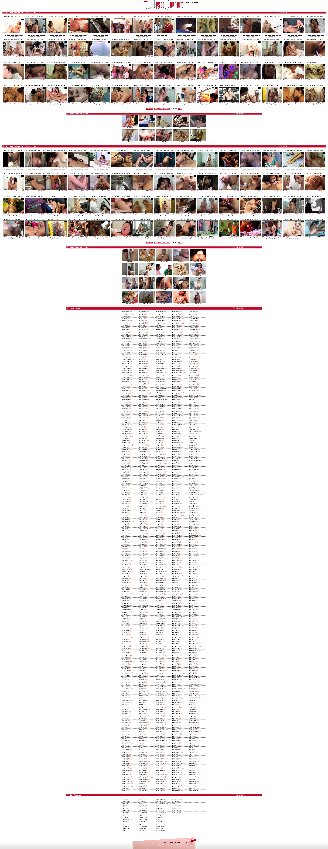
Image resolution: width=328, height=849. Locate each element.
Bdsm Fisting (125, 596)
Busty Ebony (142, 435)
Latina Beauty (159, 639)
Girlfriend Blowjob (160, 368)
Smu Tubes (198, 303)
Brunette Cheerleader (144, 377)
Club (83, 80)
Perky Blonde (175, 638)
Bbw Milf (124, 585)
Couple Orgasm (142, 542)
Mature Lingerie (176, 422)
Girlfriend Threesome (160, 374)
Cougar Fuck (142, 532)
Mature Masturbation (177, 424)
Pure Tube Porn (130, 303)
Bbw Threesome (125, 593)
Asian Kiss (124, 515)
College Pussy (142, 524)
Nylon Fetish (175, 571)
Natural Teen (175, 562)
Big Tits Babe (125, 682)
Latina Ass (158, 638)
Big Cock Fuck (125, 659)
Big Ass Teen (125, 645)
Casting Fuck (142, 453)
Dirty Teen (141, 636)
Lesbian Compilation (160, 699)
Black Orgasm (125, 729)
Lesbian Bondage (160, 691)
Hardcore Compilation (161, 458)
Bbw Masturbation (126, 584)
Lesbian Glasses (159, 722)
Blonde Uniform (142, 327)
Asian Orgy (124, 530)
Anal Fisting (124, 460)
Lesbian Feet (159, 711)
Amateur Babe (125, 331)
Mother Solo (175, 553)
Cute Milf (141, 584)
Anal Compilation (126, 453)
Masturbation (42, 35)
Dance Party (141, 602)
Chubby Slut (141, 480)
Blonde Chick (125, 767)
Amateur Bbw (125, 332)
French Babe (159, 338)
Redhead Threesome (177, 774)
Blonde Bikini (125, 761)
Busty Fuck (141, 436)
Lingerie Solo (175, 358)
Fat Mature (141, 742)
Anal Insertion (125, 467)
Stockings (82, 58)
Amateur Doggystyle (126, 359)
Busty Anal (141, 424)
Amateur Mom (125, 383)
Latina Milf (158, 657)
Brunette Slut (142, 406)
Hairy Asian (158, 420)
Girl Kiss (157, 365)
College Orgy (142, 521)
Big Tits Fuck (125, 686)
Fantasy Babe (142, 727)
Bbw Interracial (125, 578)
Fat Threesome (142, 751)
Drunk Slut (141, 670)
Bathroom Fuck (125, 571)
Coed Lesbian (142, 514)
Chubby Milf (141, 476)
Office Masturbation (176, 576)
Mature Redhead (176, 433)
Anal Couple (125, 454)
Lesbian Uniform (176, 341)
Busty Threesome (143, 449)
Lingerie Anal (175, 356)
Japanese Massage (160, 589)
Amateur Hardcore (126, 374)
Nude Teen (174, 566)
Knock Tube (181, 289)
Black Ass (124, 706)
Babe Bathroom (125, 551)
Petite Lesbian (175, 652)
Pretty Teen (175, 711)
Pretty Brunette (175, 702)
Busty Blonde (142, 431)
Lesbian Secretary (160, 783)
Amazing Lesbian (126, 433)
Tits (100, 58)
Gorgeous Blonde (160, 392)
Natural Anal (175, 555)
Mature (52, 169)
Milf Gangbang (175, 469)
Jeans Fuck (158, 600)
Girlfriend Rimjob (159, 370)
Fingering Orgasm (143, 779)
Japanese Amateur (160, 575)
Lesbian (17, 35)
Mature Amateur (176, 374)
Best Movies (149, 8)
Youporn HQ (147, 275)
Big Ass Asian (125, 625)
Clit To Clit (141, 494)
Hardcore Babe (159, 454)
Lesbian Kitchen (159, 734)
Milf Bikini (174, 456)
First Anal (141, 783)
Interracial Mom (159, 562)
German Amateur (159, 349)
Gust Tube (147, 289)
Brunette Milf (142, 395)
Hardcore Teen (159, 469)
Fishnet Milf (158, 318)
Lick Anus (174, 350)
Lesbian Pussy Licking (161, 776)
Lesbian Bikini (159, 690)
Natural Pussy (175, 560)
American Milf (125, 447)
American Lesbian (126, 445)
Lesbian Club (159, 697)
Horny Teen (158, 508)
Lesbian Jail (158, 731)
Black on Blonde (125, 749)
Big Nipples (124, 677)
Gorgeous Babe (159, 390)
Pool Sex (174, 661)
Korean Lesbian (159, 621)
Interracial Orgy (159, 566)
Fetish (251, 215)
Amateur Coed (125, 345)
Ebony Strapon (142, 706)
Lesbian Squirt (175, 320)
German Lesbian (159, 358)
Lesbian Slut (175, 313)
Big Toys (124, 691)
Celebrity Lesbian (143, 456)
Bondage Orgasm (143, 338)
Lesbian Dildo (159, 702)
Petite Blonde (175, 646)
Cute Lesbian (142, 582)
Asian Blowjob (125, 501)
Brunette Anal (142, 361)
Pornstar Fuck (175, 672)
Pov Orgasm (175, 695)
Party (232, 81)
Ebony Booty (142, 686)
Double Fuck (142, 652)
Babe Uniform (125, 564)
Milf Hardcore (175, 472)
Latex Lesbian (159, 627)
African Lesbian (125, 325)
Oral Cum (174, 585)
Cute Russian (142, 585)
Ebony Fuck (141, 690)
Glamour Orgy (159, 384)
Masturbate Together (177, 370)
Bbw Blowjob (125, 573)
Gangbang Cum (159, 347)
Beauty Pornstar (125, 612)
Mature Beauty (175, 381)
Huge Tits (158, 528)
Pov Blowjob (175, 690)
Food (254, 215)
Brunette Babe (142, 365)
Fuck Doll (158, 341)
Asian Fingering (125, 510)
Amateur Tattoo (125, 410)
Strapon (104, 169)
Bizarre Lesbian (125, 700)
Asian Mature (125, 523)
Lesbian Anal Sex (160, 679)
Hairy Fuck (158, 431)
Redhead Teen (175, 772)
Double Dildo (142, 646)
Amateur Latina (125, 377)
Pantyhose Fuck (176, 623)
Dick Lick (141, 609)
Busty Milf (141, 442)
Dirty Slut (141, 634)
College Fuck (142, 517)
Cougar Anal (142, 530)
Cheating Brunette (143, 460)
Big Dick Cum (125, 668)
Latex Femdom (159, 625)
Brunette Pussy (142, 404)
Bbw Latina (124, 580)
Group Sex (158, 415)
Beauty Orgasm (125, 611)
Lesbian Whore (175, 345)
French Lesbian (159, 340)
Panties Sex (175, 620)
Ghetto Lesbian (159, 363)
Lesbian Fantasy (159, 709)
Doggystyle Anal (142, 639)
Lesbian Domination (160, 706)
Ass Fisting (124, 542)
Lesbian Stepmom (176, 322)
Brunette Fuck (142, 388)
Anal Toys (124, 485)
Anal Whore (124, 487)
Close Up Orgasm (143, 503)
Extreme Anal (142, 720)
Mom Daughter (175, 523)
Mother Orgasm (176, 550)
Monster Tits (175, 541)
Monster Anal (175, 537)
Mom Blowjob (175, 519)
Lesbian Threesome (177, 336)
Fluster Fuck (130, 141)
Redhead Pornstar (176, 769)
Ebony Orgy (141, 702)
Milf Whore (174, 508)
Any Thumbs (198, 275)
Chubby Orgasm (142, 478)
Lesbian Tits (175, 338)
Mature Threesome (176, 447)
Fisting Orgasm (159, 322)
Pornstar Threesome (177, 688)
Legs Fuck (158, 675)
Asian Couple (125, 505)
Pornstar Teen (175, 686)
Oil (229, 58)
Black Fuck (124, 720)
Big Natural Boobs (126, 675)
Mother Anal (175, 542)
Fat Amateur (141, 729)
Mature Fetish (175, 402)
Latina (41, 103)
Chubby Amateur (142, 467)
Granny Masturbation (160, 406)
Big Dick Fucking (126, 670)
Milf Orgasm (175, 478)
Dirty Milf (141, 630)
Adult (181, 275)
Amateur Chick (125, 343)
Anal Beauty (125, 451)
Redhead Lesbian (176, 761)
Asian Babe (124, 496)
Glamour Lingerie (160, 381)
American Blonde (126, 442)
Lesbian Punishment (160, 774)
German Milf (158, 359)
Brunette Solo (142, 408)
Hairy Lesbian (159, 436)
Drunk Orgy (141, 666)
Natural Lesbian (176, 559)
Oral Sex (174, 591)
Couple (142, 104)
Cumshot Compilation (144, 569)
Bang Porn (181, 127)
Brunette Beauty (142, 368)
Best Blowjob (125, 618)
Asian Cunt (124, 506)
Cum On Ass (141, 560)
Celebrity (180, 35)
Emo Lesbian (142, 711)
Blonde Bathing (125, 756)
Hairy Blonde (159, 426)
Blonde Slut (141, 318)
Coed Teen (141, 515)
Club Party (141, 508)
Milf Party (174, 481)
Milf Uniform (175, 506)
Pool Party (174, 659)
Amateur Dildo (125, 358)
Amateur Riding (125, 397)
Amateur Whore (125, 417)
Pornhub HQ (164, 141)
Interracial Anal (159, 542)
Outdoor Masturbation (177, 605)
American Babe (125, 440)
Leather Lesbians (160, 672)
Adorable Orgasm (126, 320)
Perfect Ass (174, 636)
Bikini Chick (124, 695)
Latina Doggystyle (160, 646)
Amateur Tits (125, 415)
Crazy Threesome (143, 557)
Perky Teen (175, 643)
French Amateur (159, 336)
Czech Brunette (142, 594)
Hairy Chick (158, 429)
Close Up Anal (142, 496)
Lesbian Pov (158, 772)
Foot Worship (159, 329)
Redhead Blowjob (176, 756)
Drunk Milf (141, 664)
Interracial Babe (159, 544)
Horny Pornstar (159, 505)
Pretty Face (175, 704)
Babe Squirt (124, 562)
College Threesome (143, 528)
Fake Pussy (141, 725)
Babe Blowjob (125, 553)
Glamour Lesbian (160, 379)
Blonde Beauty (125, 758)
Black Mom (124, 727)
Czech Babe (141, 591)
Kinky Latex (158, 609)
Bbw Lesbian (125, 582)
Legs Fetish (158, 673)
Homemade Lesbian (160, 474)
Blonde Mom (125, 790)
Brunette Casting (142, 375)
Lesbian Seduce (159, 785)
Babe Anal (124, 550)
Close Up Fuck (142, 498)
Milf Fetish (174, 465)
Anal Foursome (125, 462)
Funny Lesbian (159, 345)
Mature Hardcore (176, 413)
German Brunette (159, 354)
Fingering (33, 35)
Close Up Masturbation (144, 501)
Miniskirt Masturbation (177, 512)
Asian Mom (124, 526)
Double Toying (142, 654)
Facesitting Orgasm (143, 722)
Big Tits (274, 58)
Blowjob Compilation (143, 331)
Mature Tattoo (175, 445)
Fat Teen (141, 749)
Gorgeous (186, 192)
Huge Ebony (158, 521)
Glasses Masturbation (161, 388)
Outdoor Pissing (176, 609)
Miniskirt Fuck (175, 510)
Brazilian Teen (142, 349)
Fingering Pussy (142, 781)
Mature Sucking (176, 444)
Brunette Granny (142, 390)
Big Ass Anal (125, 623)
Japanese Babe (159, 578)
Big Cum (124, 663)
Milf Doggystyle (175, 462)
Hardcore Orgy (159, 465)
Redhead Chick (176, 758)
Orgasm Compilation (177, 593)
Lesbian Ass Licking (160, 681)
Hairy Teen (158, 445)
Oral (61, 58)
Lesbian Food (159, 718)
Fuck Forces (181, 141)
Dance (86, 80)
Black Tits (124, 745)
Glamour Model (159, 383)
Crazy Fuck (141, 551)
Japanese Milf (159, 593)
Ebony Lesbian (142, 693)
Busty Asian (141, 426)
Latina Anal (158, 636)
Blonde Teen (142, 325)
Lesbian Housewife (160, 727)
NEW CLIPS (157, 108)
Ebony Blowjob (142, 684)
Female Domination (143, 756)
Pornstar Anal (175, 664)
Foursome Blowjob (160, 331)
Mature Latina (175, 419)
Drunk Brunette (142, 659)
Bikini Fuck (124, 697)
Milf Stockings (175, 496)
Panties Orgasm (176, 618)
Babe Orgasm (125, 560)
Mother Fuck (175, 546)
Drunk (77, 81)
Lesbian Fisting (159, 716)
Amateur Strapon (126, 404)
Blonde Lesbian (125, 785)
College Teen (142, 526)
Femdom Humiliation (143, 760)
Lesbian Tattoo (175, 331)
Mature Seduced (176, 435)
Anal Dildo (124, 456)
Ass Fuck (124, 544)
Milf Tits (174, 505)
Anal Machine (125, 469)
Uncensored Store (164, 261)
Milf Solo (174, 490)
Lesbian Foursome (160, 720)
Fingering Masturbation (144, 777)
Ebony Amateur (142, 675)
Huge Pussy (158, 524)
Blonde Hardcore (126, 783)
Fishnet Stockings (160, 320)
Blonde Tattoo (142, 323)
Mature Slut (175, 436)
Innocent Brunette (160, 535)
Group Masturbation (160, 413)
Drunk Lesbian (142, 663)
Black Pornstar (125, 733)
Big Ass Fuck (125, 636)
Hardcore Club (159, 456)
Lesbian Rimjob (159, 779)
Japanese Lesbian (160, 587)
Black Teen (124, 742)
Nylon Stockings (176, 575)
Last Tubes (147, 141)
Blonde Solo (141, 320)
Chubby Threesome (143, 483)
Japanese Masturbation (161, 591)
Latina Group (159, 650)
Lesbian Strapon (176, 325)
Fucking (212, 81)
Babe (29, 35)
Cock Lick (141, 512)
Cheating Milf (142, 463)
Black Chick (124, 716)
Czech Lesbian (142, 596)
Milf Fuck (174, 467)
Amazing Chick (125, 429)
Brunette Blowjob (143, 374)
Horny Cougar (159, 490)
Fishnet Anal (158, 314)
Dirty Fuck (141, 627)
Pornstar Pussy (175, 681)
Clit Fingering (142, 490)
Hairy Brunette (159, 428)
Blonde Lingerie (125, 786)
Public (42, 214)
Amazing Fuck (125, 431)
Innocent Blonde (159, 533)
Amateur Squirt (125, 402)
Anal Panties (125, 474)
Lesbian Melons (159, 743)
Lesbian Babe (159, 682)
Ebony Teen (141, 707)
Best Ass (124, 616)
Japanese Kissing (160, 585)
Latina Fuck (158, 648)
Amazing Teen (125, 438)
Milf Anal (174, 453)
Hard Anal (158, 449)
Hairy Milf (158, 442)
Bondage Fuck (142, 336)
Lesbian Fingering (160, 715)
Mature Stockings (176, 442)
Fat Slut (140, 747)
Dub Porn (198, 127)
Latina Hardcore (159, 652)
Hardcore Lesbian (160, 460)
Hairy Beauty (159, 424)
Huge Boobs (158, 514)
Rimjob (143, 169)
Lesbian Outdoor (159, 761)
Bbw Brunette (125, 575)
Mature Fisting (175, 404)
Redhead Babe (175, 752)
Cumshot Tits (142, 571)
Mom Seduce (175, 530)
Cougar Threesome (143, 537)
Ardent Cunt (164, 127)
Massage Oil (175, 366)
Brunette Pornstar (143, 401)
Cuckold (146, 238)
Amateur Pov (125, 393)
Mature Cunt (175, 393)
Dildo (38, 58)
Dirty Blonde (141, 621)
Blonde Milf (124, 788)
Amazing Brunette (126, 428)
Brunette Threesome (143, 415)
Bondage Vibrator (143, 340)
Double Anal (141, 643)
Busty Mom (141, 444)
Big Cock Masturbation (127, 661)
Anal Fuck (124, 463)
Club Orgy (141, 506)
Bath (277, 35)
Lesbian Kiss (159, 733)
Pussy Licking (175, 727)
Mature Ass (174, 377)
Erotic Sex (141, 716)
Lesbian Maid (159, 738)
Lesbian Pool (159, 769)
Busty (99, 35)
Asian (73, 35)
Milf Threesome (176, 503)
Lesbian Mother (159, 751)
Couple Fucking (142, 539)
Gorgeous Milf (159, 397)
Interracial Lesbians (160, 559)
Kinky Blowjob (159, 607)
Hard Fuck (158, 451)
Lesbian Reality (159, 777)
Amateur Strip (125, 406)
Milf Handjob (175, 471)
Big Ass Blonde (125, 629)
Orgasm (203, 104)
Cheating (186, 238)
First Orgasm (142, 788)
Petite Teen (175, 654)
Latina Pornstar (159, 664)
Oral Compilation (176, 584)
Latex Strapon (159, 634)
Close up (314, 35)
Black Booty (124, 715)
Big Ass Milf (124, 639)
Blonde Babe (125, 754)
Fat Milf (140, 743)
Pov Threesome (176, 697)
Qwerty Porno (130, 261)
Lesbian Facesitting (160, 707)
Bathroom (209, 58)
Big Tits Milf (124, 690)
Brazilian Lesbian (143, 347)
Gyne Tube (164, 289)
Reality (103, 58)
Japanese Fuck (159, 582)
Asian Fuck (124, 512)
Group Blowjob (159, 410)
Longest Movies (169, 8)
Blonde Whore (142, 329)
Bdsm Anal (124, 594)
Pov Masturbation (176, 691)
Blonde (8, 35)
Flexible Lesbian (159, 323)
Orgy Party (174, 596)
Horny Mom (158, 501)
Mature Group (175, 410)
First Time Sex (159, 313)
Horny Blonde (159, 485)
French (274, 169)
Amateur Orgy (125, 390)
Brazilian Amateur (143, 345)
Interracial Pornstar (160, 568)
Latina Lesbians (159, 654)
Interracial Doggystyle (161, 551)
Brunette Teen (142, 413)
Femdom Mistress (143, 761)
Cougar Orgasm (142, 533)
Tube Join (147, 127)
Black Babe (124, 707)
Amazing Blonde (126, 426)
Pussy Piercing (175, 731)
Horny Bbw (158, 483)
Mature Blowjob (176, 388)
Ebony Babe (141, 679)
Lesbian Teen (175, 334)
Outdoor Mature (176, 607)
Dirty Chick (141, 625)
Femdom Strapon (143, 767)
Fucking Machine (159, 343)
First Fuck (141, 786)
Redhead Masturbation (177, 763)
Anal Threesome (126, 483)
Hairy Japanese (159, 435)
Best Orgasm (125, 621)
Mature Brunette (176, 390)
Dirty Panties (142, 632)
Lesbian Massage (160, 740)
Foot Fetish (158, 327)
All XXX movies (130, 127)
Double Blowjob (142, 645)
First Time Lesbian (160, 311)
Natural (225, 104)
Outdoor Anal (175, 600)
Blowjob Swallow (143, 334)
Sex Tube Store (181, 303)
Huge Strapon (159, 526)
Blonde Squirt (142, 322)
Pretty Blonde (175, 700)
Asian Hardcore (125, 514)
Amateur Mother (125, 384)
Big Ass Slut (124, 643)
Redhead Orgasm (176, 767)
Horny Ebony (159, 492)
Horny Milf (158, 499)
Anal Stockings (125, 478)
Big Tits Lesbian (125, 688)
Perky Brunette (175, 639)
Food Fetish (158, 325)
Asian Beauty (125, 498)
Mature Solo (175, 438)
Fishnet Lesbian (159, 316)
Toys (231, 58)
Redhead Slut (175, 770)
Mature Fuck (175, 406)
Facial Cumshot (142, 724)
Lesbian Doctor (159, 704)
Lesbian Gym (159, 725)
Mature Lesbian (176, 420)
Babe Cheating (125, 557)
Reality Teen (175, 747)
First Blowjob (142, 785)
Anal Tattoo (124, 481)
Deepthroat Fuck (142, 607)
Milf (166, 58)
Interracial (57, 58)
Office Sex (174, 580)
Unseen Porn (181, 261)
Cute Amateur (142, 573)
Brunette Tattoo (142, 411)
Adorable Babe (125, 311)
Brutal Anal (141, 419)
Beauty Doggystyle (126, 605)
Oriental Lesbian (176, 598)
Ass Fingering (125, 541)
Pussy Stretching (176, 733)
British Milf (141, 358)
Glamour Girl (158, 377)
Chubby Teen (142, 481)
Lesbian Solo (175, 314)
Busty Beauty (142, 429)
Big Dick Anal (125, 664)
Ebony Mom (141, 699)
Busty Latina (141, 438)
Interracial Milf (159, 560)
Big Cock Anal (125, 654)
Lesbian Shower (159, 788)
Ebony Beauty (142, 682)
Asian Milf (124, 524)
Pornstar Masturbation (177, 673)
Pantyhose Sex (175, 627)
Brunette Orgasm (143, 399)
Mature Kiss (175, 417)
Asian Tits (124, 539)
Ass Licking (124, 546)
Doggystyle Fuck (142, 641)
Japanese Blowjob (160, 580)
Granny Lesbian (159, 404)
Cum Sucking (142, 566)
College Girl (141, 519)
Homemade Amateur (160, 471)
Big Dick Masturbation (127, 672)
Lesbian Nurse (159, 752)
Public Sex (174, 716)
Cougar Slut (141, 535)
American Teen (125, 449)
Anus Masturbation (126, 489)
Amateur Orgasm (126, 388)
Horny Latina (159, 496)
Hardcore (14, 58)
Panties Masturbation (177, 616)
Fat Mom (141, 745)
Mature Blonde (175, 386)
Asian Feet (124, 508)
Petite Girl (174, 650)
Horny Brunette (159, 487)
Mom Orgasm (175, 528)
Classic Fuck (142, 485)
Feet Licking (141, 752)
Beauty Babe (125, 602)
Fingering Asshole (143, 776)
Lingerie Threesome (177, 361)
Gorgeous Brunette (160, 393)
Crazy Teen (141, 555)
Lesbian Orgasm (159, 758)
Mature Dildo (175, 395)
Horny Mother (159, 503)
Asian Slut (124, 535)
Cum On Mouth (142, 562)
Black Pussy (125, 734)
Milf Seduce (175, 489)
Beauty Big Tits (125, 603)
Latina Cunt (158, 645)
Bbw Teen (124, 591)
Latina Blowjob (159, 641)
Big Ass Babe (125, 627)
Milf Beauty (174, 454)
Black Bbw (124, 709)
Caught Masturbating (143, 454)
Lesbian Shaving (159, 786)
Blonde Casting (125, 765)
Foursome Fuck (159, 332)
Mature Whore (175, 451)
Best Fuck (124, 620)
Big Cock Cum (125, 657)
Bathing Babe (125, 566)
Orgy (80, 81)
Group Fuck (158, 411)
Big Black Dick (125, 646)
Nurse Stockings (176, 568)
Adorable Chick (125, 316)
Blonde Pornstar (142, 313)
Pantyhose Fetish (176, 621)
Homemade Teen (160, 478)
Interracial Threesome (161, 571)
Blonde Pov (141, 314)
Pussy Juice (175, 725)
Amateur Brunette (126, 338)
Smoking (246, 81)
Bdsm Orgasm (125, 598)
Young (272, 215)
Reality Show (175, 745)
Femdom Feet (142, 758)
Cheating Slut (142, 465)
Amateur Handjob (126, 372)
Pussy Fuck (175, 724)
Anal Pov (124, 476)
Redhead (250, 58)
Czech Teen (141, 600)
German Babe (159, 350)
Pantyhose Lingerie (176, 625)
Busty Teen (141, 447)
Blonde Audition (125, 752)
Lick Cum (174, 352)
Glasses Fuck (159, 386)
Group (72, 80)
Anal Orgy (124, 472)
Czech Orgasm (142, 598)
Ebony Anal (141, 677)
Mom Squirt (175, 533)
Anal (289, 80)
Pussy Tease (175, 736)
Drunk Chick (141, 661)
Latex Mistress (159, 630)
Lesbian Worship (176, 347)
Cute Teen (141, 587)
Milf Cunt (174, 460)
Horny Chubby (159, 489)
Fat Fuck (141, 738)
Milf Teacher (175, 501)
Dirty (80, 169)
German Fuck (159, 356)
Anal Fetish (124, 458)
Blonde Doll (124, 772)
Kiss (186, 81)
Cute (189, 58)
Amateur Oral (125, 386)
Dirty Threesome (142, 638)
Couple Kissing (142, 541)
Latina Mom (158, 659)
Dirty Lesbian (142, 629)
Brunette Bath (142, 366)
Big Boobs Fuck (125, 648)
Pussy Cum (175, 720)
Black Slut (124, 738)
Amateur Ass (125, 329)
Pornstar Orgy (175, 677)
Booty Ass (141, 341)
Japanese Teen (159, 596)
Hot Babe (158, 510)
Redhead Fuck (175, 760)
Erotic (185, 169)
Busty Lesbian (142, 440)
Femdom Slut (142, 763)
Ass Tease (124, 548)
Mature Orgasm (176, 428)
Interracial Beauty (160, 546)
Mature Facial (175, 399)
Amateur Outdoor (126, 392)
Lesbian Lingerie (159, 736)
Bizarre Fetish (125, 699)
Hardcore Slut (159, 467)
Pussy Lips (174, 729)
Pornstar (322, 35)
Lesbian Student (176, 329)
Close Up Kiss (142, 499)
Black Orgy (124, 731)
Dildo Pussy (141, 612)
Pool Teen (174, 663)
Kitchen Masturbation (160, 618)
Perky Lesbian (175, 641)
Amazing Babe (125, 422)
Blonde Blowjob (125, 763)
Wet (129, 214)
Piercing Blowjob (176, 655)
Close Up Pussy (142, 505)
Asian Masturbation (126, 521)
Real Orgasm (175, 742)
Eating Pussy (142, 673)
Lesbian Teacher (176, 332)
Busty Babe (141, 428)
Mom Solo (174, 532)
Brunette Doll (142, 384)
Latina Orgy (158, 663)
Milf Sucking (175, 499)
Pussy (209, 81)
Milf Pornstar (175, 483)
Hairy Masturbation (160, 438)
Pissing (141, 215)
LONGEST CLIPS (166, 108)
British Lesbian (142, 354)
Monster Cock (175, 539)
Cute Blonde (142, 576)
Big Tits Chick (125, 684)
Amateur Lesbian (126, 379)
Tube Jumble (147, 261)
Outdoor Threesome (177, 611)
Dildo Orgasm (142, 611)
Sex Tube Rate (163, 303)
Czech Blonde (142, 593)
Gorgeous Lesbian (160, 395)
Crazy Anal (141, 548)
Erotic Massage (142, 715)
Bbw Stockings (125, 589)
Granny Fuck (158, 402)
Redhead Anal (175, 751)
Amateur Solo (125, 401)
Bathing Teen (125, 568)
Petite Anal (174, 645)
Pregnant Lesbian (176, 699)
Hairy (42, 80)
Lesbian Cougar (159, 700)
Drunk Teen (141, 672)
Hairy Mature (159, 440)
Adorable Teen (125, 322)
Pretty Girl (174, 706)
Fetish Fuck (141, 769)
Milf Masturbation (176, 476)
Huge (257, 80)
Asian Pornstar (125, 532)
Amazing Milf (125, 435)
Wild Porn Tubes (198, 261)
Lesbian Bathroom (160, 686)
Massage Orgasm (176, 368)
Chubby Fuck (142, 471)
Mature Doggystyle (176, 397)
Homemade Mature (160, 476)
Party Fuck (174, 629)
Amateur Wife (125, 419)
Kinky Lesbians (159, 611)
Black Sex (124, 736)
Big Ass (292, 238)
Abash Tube (164, 275)
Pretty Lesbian (175, 707)
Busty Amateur (142, 422)
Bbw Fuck (124, 576)
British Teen (141, 359)
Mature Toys (175, 449)
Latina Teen (158, 668)
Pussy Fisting (175, 722)
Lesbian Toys (175, 340)
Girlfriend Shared (159, 372)
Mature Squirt (175, 440)
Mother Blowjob (176, 544)
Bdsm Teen (124, 600)
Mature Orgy (175, 429)
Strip (38, 238)
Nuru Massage (175, 569)
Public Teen (175, 718)
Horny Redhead (159, 506)
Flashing (16, 214)
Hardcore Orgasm (160, 463)
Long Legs (174, 363)
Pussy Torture (175, 738)
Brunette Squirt (142, 410)
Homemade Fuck (159, 472)
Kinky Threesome (160, 616)
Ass (259, 35)
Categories (179, 8)
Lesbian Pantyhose (160, 763)
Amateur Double (125, 361)
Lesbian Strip (175, 327)
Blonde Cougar (125, 769)
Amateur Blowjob (126, 336)
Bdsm (95, 214)
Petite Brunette (175, 648)
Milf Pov (174, 485)
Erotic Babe (141, 713)
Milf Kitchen (175, 474)
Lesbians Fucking (176, 349)
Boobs (250, 81)
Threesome (193, 35)
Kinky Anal (158, 605)
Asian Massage (125, 519)
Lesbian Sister (159, 790)
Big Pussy (124, 681)
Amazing (105, 81)
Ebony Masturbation (143, 695)
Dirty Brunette (142, 623)
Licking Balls (175, 354)
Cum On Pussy (142, 564)
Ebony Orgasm (142, 700)
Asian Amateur (125, 492)
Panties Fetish (175, 614)
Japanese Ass (159, 576)
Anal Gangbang (125, 465)
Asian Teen (124, 537)
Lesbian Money (159, 749)
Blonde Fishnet (125, 776)
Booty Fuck (141, 343)
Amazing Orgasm (126, 436)
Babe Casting (125, 555)
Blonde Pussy (142, 316)
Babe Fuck (124, 559)
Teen (64, 35)
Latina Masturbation (160, 655)
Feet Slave (141, 754)
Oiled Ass (174, 582)
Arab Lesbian (125, 490)
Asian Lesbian (125, 517)
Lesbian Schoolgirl (160, 781)
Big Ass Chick (125, 632)
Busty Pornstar (142, 445)
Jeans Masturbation (160, 602)
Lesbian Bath (159, 684)
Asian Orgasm (125, 528)
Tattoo (280, 35)
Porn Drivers (198, 141)
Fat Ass (140, 731)
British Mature (142, 356)
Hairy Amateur (159, 417)
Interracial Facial (159, 553)
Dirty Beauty (141, 620)
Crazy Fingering (142, 550)
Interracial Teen (159, 569)
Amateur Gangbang (126, 368)
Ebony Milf (141, 697)
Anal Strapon (125, 480)
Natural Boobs (175, 557)
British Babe (141, 352)
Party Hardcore (175, 632)
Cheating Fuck (142, 462)
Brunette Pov (142, 402)
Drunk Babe (141, 655)
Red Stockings (175, 749)
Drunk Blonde (142, 657)
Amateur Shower (126, 399)
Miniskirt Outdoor (176, 514)
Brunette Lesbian (143, 393)
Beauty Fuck (125, 607)
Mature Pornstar (176, 431)
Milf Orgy (174, 480)
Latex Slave (158, 632)
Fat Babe (141, 733)
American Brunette (126, 444)
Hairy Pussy (158, 444)
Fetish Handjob (142, 770)
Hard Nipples (159, 453)
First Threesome (142, 790)
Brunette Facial (142, 386)
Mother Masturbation (177, 548)
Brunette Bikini (142, 372)
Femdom (104, 215)
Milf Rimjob (175, 487)
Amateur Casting (126, 340)
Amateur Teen (125, 411)
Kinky (252, 104)
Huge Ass (158, 512)
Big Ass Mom (125, 641)
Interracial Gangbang (160, 557)
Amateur (95, 35)
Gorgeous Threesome (161, 399)
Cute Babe (141, 575)
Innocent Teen (159, 541)
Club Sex (141, 510)
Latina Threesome (160, 670)
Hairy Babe (158, 422)
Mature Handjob (176, 411)
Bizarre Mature (125, 702)
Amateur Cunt (125, 354)
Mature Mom (175, 426)
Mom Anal (174, 517)
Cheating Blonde (143, 458)
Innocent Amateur (160, 532)
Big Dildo (124, 673)
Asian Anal (124, 494)
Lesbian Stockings (176, 323)
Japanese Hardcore (160, 584)
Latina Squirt (158, 666)
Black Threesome (126, 743)
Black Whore (125, 747)
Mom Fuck (174, 524)
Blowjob (188, 103)
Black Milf (124, 725)
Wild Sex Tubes (130, 275)
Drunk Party (141, 668)
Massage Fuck (175, 365)
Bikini (86, 58)
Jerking (125, 192)
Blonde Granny (125, 781)
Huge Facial (158, 523)
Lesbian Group (159, 724)
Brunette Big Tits (142, 370)
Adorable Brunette (126, 314)
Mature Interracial (176, 415)
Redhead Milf (175, 765)
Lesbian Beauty (159, 688)
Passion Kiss (175, 634)
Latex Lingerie (159, 629)
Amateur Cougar (126, 349)
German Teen (159, 361)
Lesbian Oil (158, 756)
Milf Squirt (174, 494)
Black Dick (124, 718)
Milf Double (175, 463)
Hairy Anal (158, 419)
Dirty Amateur (142, 616)
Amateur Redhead (126, 395)
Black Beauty (125, 711)
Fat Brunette (141, 736)
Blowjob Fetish (142, 332)
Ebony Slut (141, 704)
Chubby (271, 238)
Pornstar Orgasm (176, 675)
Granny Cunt (158, 401)
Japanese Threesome (161, 598)
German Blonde (159, 352)
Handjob (9, 58)
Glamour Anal (159, 375)
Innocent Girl (158, 537)
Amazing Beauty (125, 424)
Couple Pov (141, 544)
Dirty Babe (141, 618)
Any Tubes (130, 289)
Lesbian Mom (159, 747)
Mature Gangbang (176, 408)
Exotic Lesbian (142, 718)
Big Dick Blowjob (126, 666)
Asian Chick (124, 503)
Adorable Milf (125, 318)
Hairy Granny (159, 433)
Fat (249, 104)
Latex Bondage (159, 623)
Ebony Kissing (142, 691)
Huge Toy (158, 530)
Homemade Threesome (161, 480)
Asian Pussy (125, 533)
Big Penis (124, 679)
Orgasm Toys (175, 594)
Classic (121, 192)
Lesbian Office (159, 754)
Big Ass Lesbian (125, 638)
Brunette (12, 35)
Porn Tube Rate (198, 289)
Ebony (99, 237)
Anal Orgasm (125, 471)
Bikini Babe (124, 693)
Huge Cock (158, 515)
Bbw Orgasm (125, 587)
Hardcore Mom (159, 462)
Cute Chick (141, 580)
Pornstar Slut (175, 682)
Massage (189, 169)
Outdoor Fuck (175, 603)
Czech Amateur (142, 589)
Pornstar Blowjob (176, 668)
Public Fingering (176, 713)
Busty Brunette (142, 433)
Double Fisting (142, 650)
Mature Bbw (175, 379)
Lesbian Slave (175, 311)
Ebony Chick (142, 688)
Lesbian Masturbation (161, 742)
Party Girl (174, 630)
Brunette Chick (142, 379)
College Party (142, 523)
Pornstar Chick (175, 670)
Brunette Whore (142, 417)
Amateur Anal (125, 327)
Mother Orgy (175, 551)
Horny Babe (158, 481)
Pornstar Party (175, 679)
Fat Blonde (141, 734)
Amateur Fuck (125, 366)
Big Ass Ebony (125, 634)
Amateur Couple (125, 350)
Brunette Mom (142, 397)
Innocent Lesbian (160, 539)
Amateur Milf (125, 381)
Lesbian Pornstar (159, 770)
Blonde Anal (125, 751)
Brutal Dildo (141, 420)
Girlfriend (125, 81)
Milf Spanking (175, 492)
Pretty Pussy (175, 709)
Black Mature (125, 724)
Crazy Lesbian (142, 553)
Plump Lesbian (175, 657)
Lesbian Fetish (159, 713)
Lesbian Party (159, 765)
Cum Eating (141, 559)
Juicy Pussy (158, 603)
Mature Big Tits (175, 384)
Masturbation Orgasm (177, 372)
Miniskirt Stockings (176, 515)
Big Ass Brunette (125, 630)
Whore (166, 215)
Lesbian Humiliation (160, 729)
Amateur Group (125, 370)
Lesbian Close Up (160, 695)
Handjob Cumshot (160, 447)
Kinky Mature (159, 612)
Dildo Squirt (141, 614)
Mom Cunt (174, 521)
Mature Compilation (177, 392)
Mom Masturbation (176, 526)
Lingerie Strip (175, 359)
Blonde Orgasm (142, 311)
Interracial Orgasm (160, 564)
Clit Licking (141, 492)
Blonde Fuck (125, 777)
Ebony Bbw (141, 681)
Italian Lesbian (159, 573)
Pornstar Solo (175, 684)
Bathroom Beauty (126, 569)
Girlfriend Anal (159, 366)
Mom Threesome (176, 535)
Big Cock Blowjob (126, 655)
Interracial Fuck (159, 555)
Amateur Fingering (126, 365)
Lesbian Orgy (159, 760)
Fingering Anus (142, 774)
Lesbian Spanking (176, 318)
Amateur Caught (125, 341)
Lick (163, 81)
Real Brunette (175, 740)
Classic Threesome (143, 489)
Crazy (163, 58)
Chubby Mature (142, 474)
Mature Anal (175, 375)
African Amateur (125, 323)
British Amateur (142, 350)
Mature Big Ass (175, 383)
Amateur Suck (125, 408)
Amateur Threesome (126, 413)
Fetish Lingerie (142, 772)
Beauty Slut (124, 614)
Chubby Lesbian (142, 472)
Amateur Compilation (127, 347)
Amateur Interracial (126, 375)
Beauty (230, 192)
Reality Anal (175, 743)
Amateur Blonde (125, 334)
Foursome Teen (159, 334)
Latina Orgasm (159, 661)
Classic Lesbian (142, 487)
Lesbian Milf (158, 745)
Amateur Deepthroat (126, 356)
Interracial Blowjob (160, 548)
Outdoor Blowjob (176, 602)
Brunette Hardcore (143, 392)
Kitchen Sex (158, 620)
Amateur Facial (125, 363)
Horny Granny (159, 494)
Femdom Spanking (143, 765)
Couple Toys (142, 546)
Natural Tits (175, 564)
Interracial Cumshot (160, 550)
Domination (99, 169)
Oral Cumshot (175, 587)
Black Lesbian (125, 722)
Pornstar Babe (175, 666)
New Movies (159, 8)
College (37, 192)
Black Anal (124, 704)
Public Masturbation (177, 715)
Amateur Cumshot (126, 352)
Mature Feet (175, 401)
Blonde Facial (125, 774)
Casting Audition (142, 451)
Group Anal (158, 408)
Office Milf (174, 578)
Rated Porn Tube (147, 303)
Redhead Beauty (176, 754)
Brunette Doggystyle (143, 383)
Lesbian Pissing (159, 767)
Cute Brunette (142, 578)
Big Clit (123, 650)
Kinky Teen (158, 614)
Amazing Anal (125, 420)
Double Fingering (143, 648)
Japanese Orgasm (160, 594)
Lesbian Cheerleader (160, 693)
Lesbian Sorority (176, 316)
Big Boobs (254, 81)
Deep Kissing (142, 603)
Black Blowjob (125, 713)
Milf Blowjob (175, 458)
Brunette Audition (143, 363)
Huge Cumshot (159, 517)
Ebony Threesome (143, 709)
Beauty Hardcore (126, 609)
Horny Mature (159, 498)
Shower (21, 35)
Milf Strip (174, 498)
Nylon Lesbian (175, 573)
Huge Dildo (158, 519)
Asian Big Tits (125, 499)
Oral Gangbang (176, 589)
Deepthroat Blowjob (143, 605)
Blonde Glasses (125, 779)
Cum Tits (141, 568)
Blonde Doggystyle (126, 770)
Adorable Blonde (126, 313)
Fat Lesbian (141, 740)
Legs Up (157, 677)
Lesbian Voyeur (176, 343)
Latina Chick (158, 643)
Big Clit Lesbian (125, 652)
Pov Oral (174, 693)
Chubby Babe (142, 469)
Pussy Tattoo (175, 734)
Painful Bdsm (175, 612)
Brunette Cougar (142, 381)
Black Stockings (125, 740)
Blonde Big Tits (125, 760)
